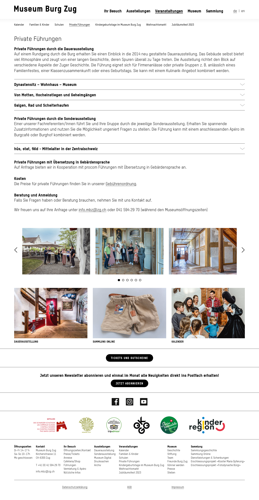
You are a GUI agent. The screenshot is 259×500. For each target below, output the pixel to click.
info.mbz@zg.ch (92, 210)
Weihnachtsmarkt (156, 24)
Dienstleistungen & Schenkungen (210, 458)
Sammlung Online (200, 454)
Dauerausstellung (104, 450)
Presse (171, 469)
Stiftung (171, 454)
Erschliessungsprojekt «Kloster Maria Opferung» (218, 461)
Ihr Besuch (113, 10)
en (243, 11)
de (235, 11)
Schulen (59, 24)
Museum (194, 10)
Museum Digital (102, 458)
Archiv (97, 465)
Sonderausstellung (105, 454)
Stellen (171, 472)
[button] (243, 250)
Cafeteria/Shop (72, 461)
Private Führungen (79, 24)
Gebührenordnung (121, 184)
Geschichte (173, 450)
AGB (129, 487)
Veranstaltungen (169, 10)
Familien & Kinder (39, 24)
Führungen (70, 465)
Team (170, 458)
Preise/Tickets (72, 454)
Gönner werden (175, 465)
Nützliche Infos (72, 472)
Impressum (178, 487)
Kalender (19, 24)
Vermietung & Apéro (75, 469)
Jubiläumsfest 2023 (183, 24)
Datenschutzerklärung (74, 487)
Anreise (68, 458)
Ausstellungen (138, 10)
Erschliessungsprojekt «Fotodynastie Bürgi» (216, 465)
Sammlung (214, 10)
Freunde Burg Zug (177, 461)
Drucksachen (101, 461)
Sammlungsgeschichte (204, 450)
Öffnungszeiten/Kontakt (77, 450)
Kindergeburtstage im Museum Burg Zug (118, 24)
